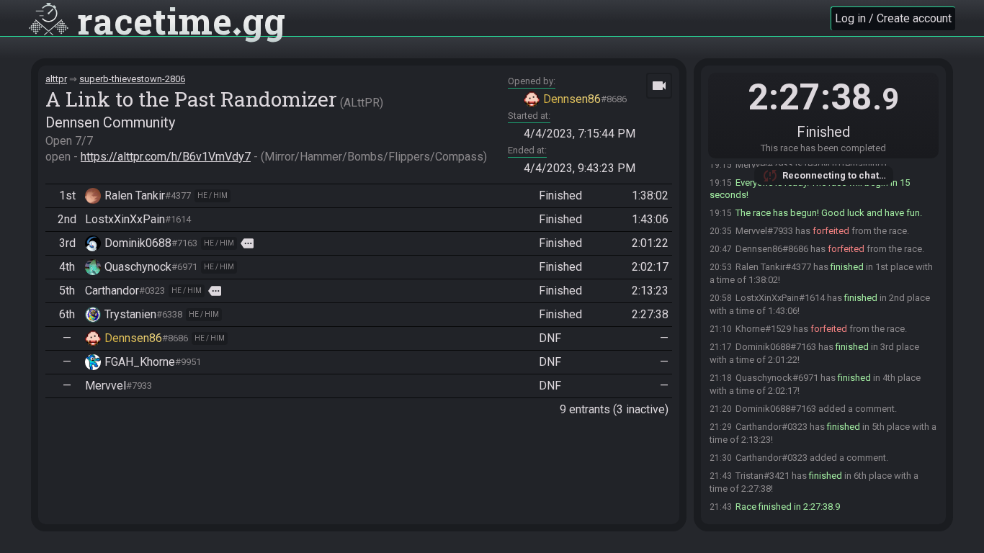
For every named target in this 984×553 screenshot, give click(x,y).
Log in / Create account (893, 18)
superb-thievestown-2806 (132, 78)
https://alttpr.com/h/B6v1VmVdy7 (166, 156)
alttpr (56, 78)
